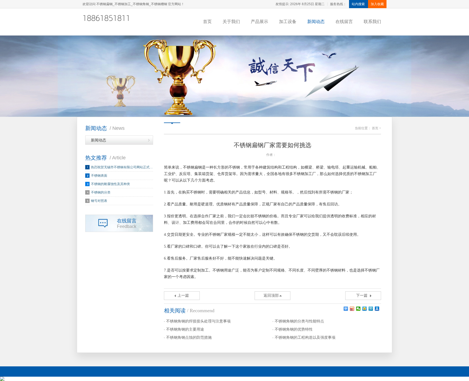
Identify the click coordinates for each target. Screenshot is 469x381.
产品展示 (259, 21)
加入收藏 (377, 4)
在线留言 (344, 21)
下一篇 (361, 295)
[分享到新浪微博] (352, 308)
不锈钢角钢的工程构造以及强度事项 (305, 337)
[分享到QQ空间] (364, 308)
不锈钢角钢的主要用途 (185, 329)
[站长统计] (234, 379)
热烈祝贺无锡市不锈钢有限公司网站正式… (122, 167)
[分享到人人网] (377, 308)
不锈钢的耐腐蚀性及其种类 (110, 184)
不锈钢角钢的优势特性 (294, 329)
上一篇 (183, 295)
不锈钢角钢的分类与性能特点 (299, 321)
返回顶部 (271, 295)
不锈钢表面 (99, 175)
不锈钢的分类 (100, 192)
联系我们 (372, 21)
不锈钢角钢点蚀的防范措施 (189, 337)
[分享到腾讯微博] (371, 308)
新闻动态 (316, 21)
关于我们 (231, 21)
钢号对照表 (99, 201)
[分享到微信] (358, 308)
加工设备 (287, 21)
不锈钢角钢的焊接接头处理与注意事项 (198, 321)
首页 (207, 21)
